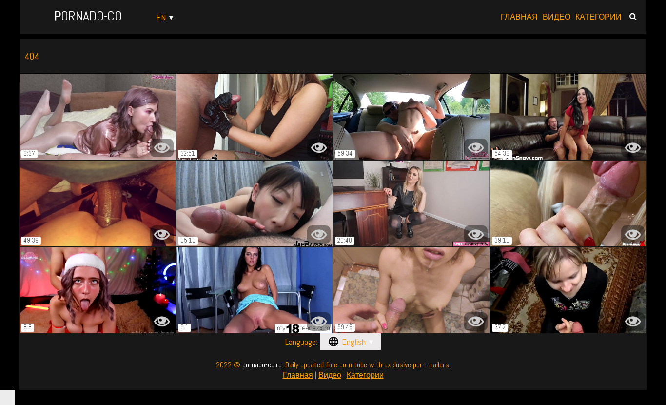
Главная (519, 17)
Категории (598, 17)
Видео (556, 17)
